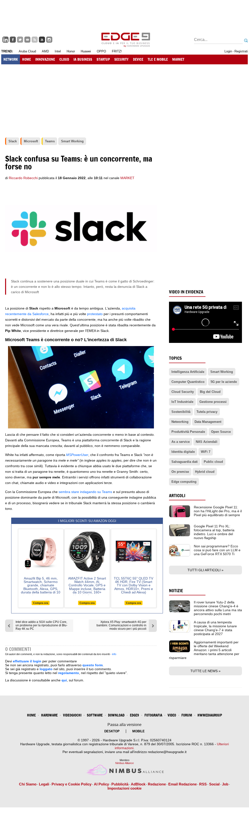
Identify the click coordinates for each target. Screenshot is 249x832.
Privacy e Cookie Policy (71, 784)
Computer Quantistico (188, 382)
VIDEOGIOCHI (72, 715)
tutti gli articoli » (205, 570)
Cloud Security (182, 392)
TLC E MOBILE (158, 59)
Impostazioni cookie (124, 788)
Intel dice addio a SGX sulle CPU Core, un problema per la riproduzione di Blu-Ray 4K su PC (41, 625)
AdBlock (138, 784)
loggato (46, 669)
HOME (26, 59)
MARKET (178, 59)
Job (225, 784)
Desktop (112, 731)
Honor (71, 51)
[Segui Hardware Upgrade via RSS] (35, 40)
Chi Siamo (27, 784)
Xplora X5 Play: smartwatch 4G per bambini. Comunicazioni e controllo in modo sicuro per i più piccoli (121, 625)
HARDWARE (49, 715)
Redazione (157, 784)
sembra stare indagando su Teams (85, 492)
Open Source (221, 432)
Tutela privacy (206, 412)
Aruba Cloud (27, 51)
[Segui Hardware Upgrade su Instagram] (49, 40)
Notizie (176, 591)
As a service (180, 442)
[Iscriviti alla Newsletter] (27, 40)
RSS (203, 784)
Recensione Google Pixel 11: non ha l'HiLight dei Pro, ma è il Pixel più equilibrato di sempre (218, 511)
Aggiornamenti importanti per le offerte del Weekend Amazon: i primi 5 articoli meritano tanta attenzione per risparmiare (204, 650)
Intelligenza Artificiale (187, 372)
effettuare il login (27, 661)
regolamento (68, 673)
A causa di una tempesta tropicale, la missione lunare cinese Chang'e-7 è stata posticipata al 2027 (215, 628)
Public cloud (213, 462)
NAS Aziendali (206, 442)
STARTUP (103, 59)
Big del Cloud (210, 392)
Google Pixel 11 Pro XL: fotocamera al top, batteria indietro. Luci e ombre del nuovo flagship (214, 532)
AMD (45, 51)
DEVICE (138, 59)
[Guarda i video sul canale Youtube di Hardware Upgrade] (42, 40)
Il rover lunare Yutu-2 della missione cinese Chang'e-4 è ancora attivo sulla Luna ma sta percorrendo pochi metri (218, 608)
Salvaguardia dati (184, 462)
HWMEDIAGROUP (209, 715)
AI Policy (101, 784)
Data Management (208, 422)
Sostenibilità (180, 412)
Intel (58, 51)
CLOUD (64, 59)
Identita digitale (183, 452)
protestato (95, 314)
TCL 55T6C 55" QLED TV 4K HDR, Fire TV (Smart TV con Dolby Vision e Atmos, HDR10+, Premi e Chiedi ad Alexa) (133, 585)
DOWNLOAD (116, 715)
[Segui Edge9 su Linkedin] (5, 40)
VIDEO (172, 715)
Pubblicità (119, 784)
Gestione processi (213, 402)
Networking (179, 422)
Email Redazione (182, 784)
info (114, 654)
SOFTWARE (95, 715)
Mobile (138, 731)
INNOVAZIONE (45, 59)
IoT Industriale (182, 402)
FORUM (186, 715)
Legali (44, 784)
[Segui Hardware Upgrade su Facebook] (13, 40)
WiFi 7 (205, 452)
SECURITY (121, 59)
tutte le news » (205, 671)
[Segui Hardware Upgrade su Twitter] (20, 40)
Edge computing (183, 482)
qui (64, 680)
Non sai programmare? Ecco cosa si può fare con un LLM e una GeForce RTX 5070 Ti (217, 550)
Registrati (241, 51)
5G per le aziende (224, 382)
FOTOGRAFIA (153, 715)
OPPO (101, 51)
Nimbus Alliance (124, 763)
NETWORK (10, 59)
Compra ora (40, 602)
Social (214, 784)
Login (228, 51)
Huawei (86, 51)
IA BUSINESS (82, 59)
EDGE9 (134, 715)
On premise (180, 472)
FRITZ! (117, 51)
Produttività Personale (188, 432)
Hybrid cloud (204, 472)
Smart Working (221, 372)
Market (127, 178)
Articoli (177, 496)
